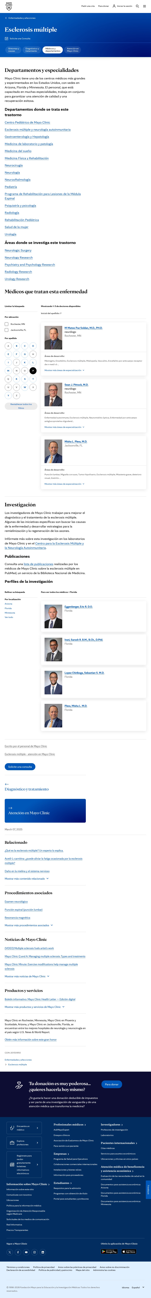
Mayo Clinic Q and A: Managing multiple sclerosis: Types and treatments (45, 956)
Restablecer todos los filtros (21, 406)
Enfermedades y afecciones (22, 18)
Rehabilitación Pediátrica (22, 220)
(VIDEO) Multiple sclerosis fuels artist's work (29, 948)
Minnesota (10, 612)
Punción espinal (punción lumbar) (23, 909)
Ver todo (9, 617)
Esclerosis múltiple (31, 29)
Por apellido (11, 338)
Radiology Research (18, 271)
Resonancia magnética (17, 917)
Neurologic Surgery (18, 250)
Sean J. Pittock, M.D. (76, 384)
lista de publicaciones (38, 564)
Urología (10, 234)
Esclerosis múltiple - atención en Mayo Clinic (30, 754)
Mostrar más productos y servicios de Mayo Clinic (33, 1006)
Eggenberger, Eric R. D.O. (79, 606)
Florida (8, 608)
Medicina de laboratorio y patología (29, 144)
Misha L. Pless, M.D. (76, 441)
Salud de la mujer (16, 227)
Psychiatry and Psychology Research (30, 264)
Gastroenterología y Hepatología (27, 136)
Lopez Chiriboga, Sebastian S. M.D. (84, 672)
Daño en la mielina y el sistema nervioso (27, 871)
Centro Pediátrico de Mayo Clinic (27, 122)
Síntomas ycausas (13, 49)
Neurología (12, 172)
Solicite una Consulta (20, 38)
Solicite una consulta (20, 766)
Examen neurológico (16, 901)
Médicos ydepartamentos (52, 49)
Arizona (8, 603)
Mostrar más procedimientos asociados (27, 925)
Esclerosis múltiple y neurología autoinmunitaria (38, 129)
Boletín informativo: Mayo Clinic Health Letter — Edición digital (40, 999)
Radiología (12, 212)
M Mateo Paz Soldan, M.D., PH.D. (83, 327)
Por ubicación (12, 317)
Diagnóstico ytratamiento (32, 49)
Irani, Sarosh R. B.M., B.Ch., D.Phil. (84, 639)
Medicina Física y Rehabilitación (27, 158)
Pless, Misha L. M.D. (76, 705)
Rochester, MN (18, 324)
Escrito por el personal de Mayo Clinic (26, 746)
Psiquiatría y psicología (20, 205)
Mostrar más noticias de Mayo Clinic (25, 976)
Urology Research (17, 279)
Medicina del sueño (18, 151)
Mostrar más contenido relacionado (25, 878)
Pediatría (11, 187)
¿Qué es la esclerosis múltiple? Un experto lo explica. (34, 850)
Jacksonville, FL (18, 330)
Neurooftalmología (18, 179)
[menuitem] (13, 50)
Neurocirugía (14, 165)
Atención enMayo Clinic (73, 49)
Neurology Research (19, 257)
